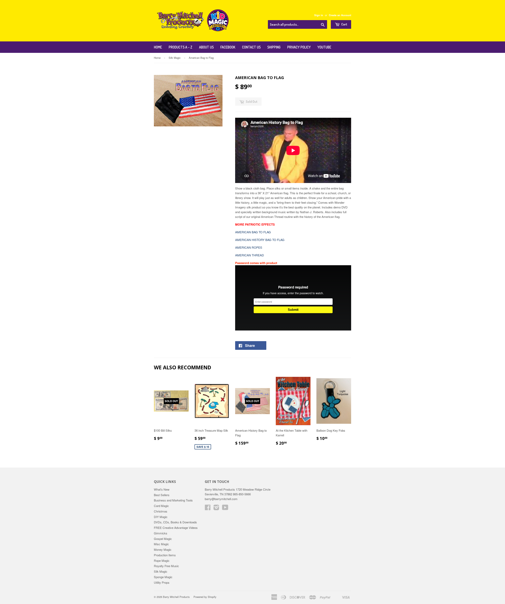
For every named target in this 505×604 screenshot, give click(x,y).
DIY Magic (160, 517)
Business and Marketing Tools (173, 500)
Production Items (165, 555)
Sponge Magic (163, 577)
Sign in (318, 15)
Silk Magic (175, 58)
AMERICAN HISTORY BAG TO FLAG (259, 240)
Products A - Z (180, 47)
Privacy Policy (299, 47)
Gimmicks (160, 533)
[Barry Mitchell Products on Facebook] (208, 508)
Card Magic (161, 506)
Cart (344, 24)
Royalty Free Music (166, 566)
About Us (206, 47)
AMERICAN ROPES (248, 247)
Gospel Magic (163, 539)
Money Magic (162, 549)
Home (158, 47)
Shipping (274, 47)
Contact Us (251, 47)
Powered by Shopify (205, 597)
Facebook (227, 47)
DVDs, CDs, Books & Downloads (175, 522)
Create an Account (340, 15)
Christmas (160, 511)
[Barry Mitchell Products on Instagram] (216, 508)
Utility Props (161, 582)
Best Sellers (161, 495)
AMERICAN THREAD (249, 255)
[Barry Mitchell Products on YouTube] (225, 508)
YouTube (324, 47)
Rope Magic (161, 560)
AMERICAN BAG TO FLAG (253, 232)
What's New (161, 489)
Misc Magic (161, 544)
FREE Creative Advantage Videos (176, 528)
